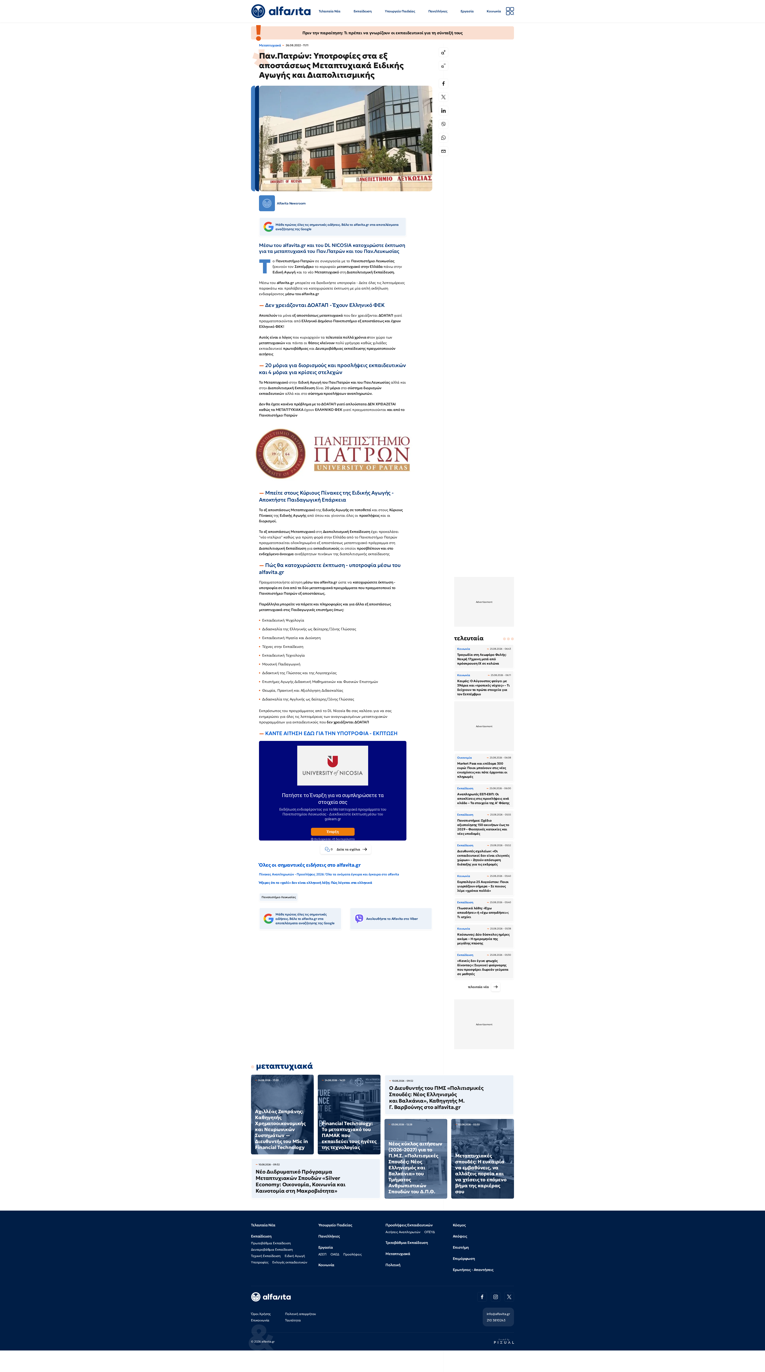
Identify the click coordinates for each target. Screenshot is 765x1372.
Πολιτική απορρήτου (300, 1314)
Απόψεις (460, 1236)
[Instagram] (495, 1296)
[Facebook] (443, 83)
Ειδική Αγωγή (295, 1256)
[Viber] (443, 124)
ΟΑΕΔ (335, 1254)
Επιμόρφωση (464, 1258)
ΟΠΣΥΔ (429, 1232)
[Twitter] (443, 97)
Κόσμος (459, 1225)
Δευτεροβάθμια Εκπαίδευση (272, 1249)
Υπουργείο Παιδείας (400, 11)
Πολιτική (392, 1265)
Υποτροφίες (259, 1262)
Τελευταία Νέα (329, 11)
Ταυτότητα (293, 1320)
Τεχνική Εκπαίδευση (266, 1256)
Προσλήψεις (352, 1254)
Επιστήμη (461, 1247)
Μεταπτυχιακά (270, 45)
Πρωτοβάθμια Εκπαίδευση (271, 1243)
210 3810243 (496, 1320)
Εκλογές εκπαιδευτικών (289, 1262)
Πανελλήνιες (437, 11)
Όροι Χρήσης (261, 1314)
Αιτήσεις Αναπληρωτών (402, 1232)
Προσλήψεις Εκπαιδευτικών (409, 1225)
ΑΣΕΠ (322, 1254)
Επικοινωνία (260, 1320)
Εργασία (467, 11)
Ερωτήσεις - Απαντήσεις (473, 1269)
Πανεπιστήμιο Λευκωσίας (279, 897)
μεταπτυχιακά (284, 1066)
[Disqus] (348, 994)
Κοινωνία (494, 11)
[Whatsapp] (443, 137)
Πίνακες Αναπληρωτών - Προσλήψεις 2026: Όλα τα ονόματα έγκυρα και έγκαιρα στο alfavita (329, 874)
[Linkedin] (443, 110)
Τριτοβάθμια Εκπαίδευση (406, 1242)
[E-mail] (443, 151)
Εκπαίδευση (363, 11)
